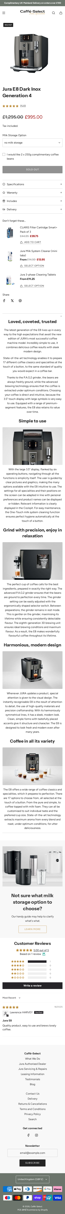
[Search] (53, 13)
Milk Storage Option (14, 135)
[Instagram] (36, 1135)
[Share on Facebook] (4, 301)
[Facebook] (28, 1135)
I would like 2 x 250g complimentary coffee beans (33, 156)
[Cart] (60, 13)
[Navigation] (3, 13)
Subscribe (32, 1162)
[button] (18, 961)
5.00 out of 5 (41, 950)
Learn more (32, 929)
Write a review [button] (33, 985)
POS (19, 1210)
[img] (10, 1007)
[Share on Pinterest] (20, 301)
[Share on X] (12, 301)
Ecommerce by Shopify (37, 1210)
